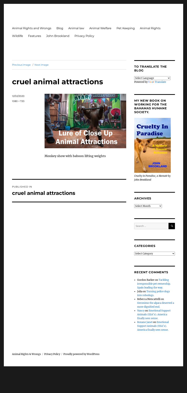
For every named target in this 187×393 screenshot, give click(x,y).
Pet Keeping (126, 28)
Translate (160, 82)
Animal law (76, 28)
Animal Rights (150, 28)
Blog (59, 28)
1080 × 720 (18, 101)
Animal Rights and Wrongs (31, 28)
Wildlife (17, 36)
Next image (42, 64)
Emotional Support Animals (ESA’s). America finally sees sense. (154, 314)
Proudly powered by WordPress (81, 354)
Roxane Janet (144, 322)
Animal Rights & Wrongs (26, 354)
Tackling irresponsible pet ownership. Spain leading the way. (154, 283)
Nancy (140, 310)
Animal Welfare (100, 28)
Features (34, 36)
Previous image (21, 64)
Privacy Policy (84, 36)
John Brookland (57, 36)
